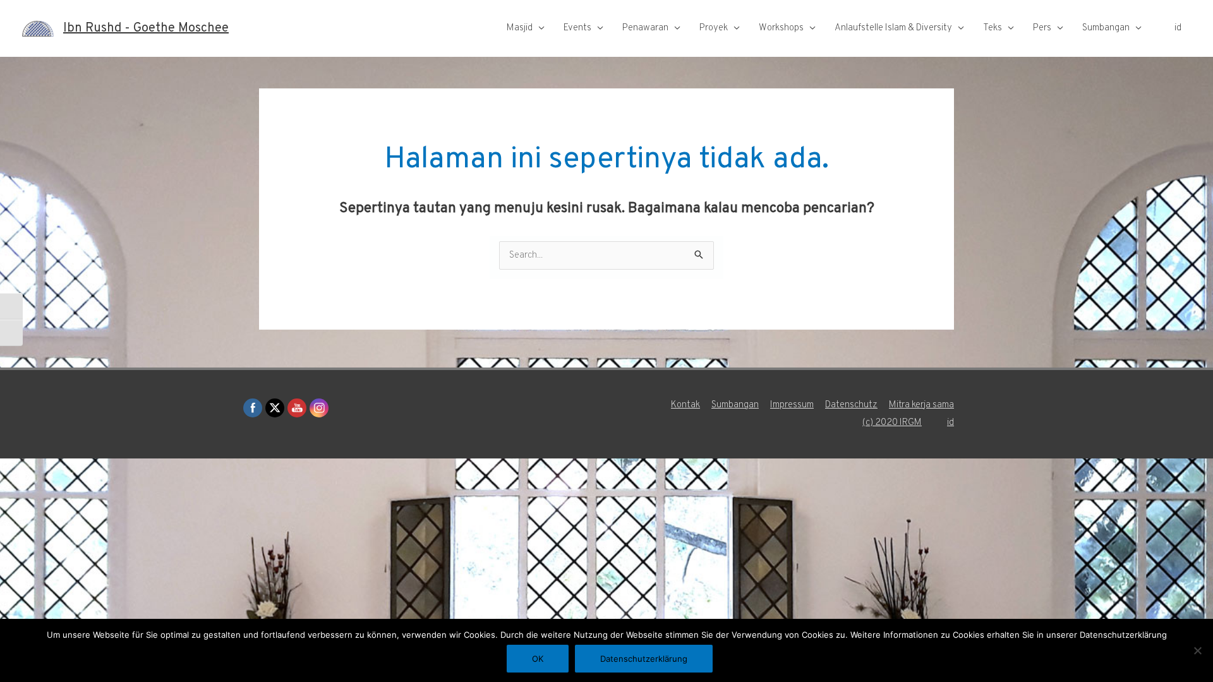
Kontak (685, 405)
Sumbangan (1106, 28)
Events (577, 28)
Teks (992, 28)
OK (537, 659)
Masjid (520, 28)
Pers (1042, 28)
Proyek (713, 28)
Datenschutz (851, 405)
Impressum (792, 405)
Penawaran (645, 28)
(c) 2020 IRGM (892, 423)
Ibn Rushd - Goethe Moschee (146, 28)
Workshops (781, 28)
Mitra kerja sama (921, 405)
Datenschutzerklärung (643, 659)
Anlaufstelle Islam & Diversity (893, 28)
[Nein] (1197, 650)
